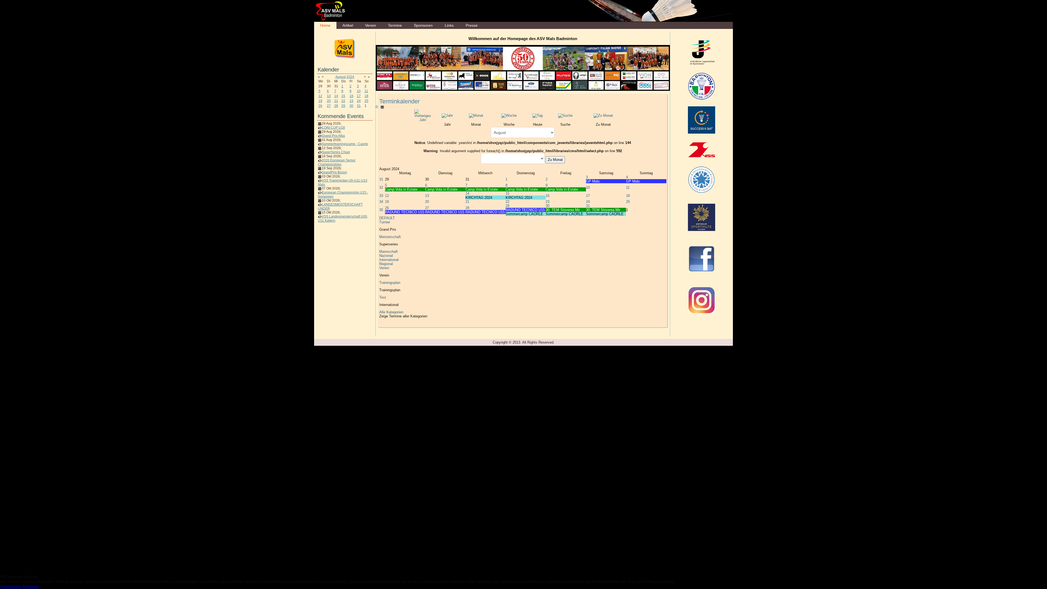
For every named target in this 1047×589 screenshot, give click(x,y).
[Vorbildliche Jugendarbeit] (702, 52)
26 (320, 106)
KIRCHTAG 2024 (478, 198)
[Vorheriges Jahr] (422, 115)
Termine (395, 25)
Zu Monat (555, 160)
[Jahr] (447, 115)
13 (329, 96)
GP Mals (593, 181)
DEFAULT (387, 218)
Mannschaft (388, 252)
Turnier (384, 222)
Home (325, 25)
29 (343, 106)
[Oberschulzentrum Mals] (701, 179)
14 (336, 96)
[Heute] (537, 115)
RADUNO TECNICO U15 (404, 212)
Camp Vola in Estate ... (403, 189)
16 (351, 96)
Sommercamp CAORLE (524, 214)
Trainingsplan (389, 283)
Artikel (347, 25)
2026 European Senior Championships (337, 162)
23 (351, 101)
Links (449, 25)
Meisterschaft (390, 237)
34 (381, 202)
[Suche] (565, 115)
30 (351, 106)
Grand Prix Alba (333, 136)
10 (359, 91)
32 (381, 187)
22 (343, 101)
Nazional (386, 256)
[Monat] (476, 115)
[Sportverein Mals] (344, 48)
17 (359, 96)
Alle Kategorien (391, 312)
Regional (386, 264)
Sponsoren (423, 25)
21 (336, 101)
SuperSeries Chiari (336, 152)
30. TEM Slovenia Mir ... (565, 210)
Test (382, 297)
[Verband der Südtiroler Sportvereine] (701, 150)
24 (359, 101)
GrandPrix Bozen (334, 172)
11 (366, 91)
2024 (350, 77)
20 (329, 101)
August (340, 77)
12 (320, 96)
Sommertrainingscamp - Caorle (345, 144)
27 (329, 106)
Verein (370, 25)
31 (359, 106)
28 (336, 106)
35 (381, 210)
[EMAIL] (382, 107)
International (389, 260)
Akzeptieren (10, 586)
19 (320, 101)
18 (366, 96)
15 (343, 96)
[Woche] (509, 115)
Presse (472, 25)
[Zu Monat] (603, 115)
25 (366, 101)
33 (381, 196)
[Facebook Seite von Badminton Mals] (701, 258)
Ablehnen (30, 586)
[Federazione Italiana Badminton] (701, 86)
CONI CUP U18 (333, 128)
